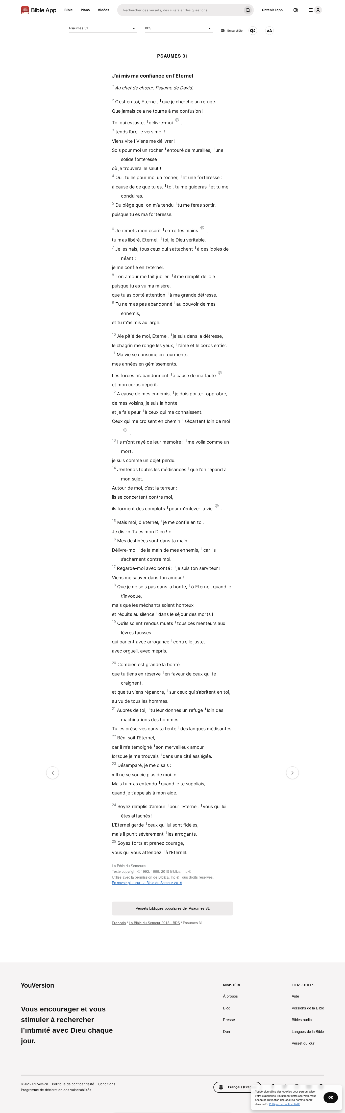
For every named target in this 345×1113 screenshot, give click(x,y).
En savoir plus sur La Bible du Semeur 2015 (147, 882)
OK (330, 1097)
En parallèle (234, 30)
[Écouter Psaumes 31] (253, 30)
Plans (85, 10)
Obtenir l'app (272, 10)
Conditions (106, 1084)
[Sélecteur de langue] (296, 10)
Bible (68, 10)
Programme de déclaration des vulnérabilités (56, 1090)
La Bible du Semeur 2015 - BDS (154, 923)
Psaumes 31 (78, 28)
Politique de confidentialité (73, 1084)
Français (119, 923)
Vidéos (103, 10)
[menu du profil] (314, 10)
